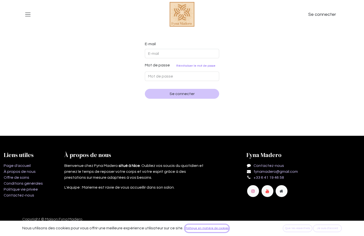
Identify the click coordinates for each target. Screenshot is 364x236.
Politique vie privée (21, 189)
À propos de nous (20, 172)
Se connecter (322, 14)
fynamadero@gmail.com (276, 172)
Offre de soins (16, 177)
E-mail (150, 44)
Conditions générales (23, 183)
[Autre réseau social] (281, 191)
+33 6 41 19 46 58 (269, 177)
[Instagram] (253, 191)
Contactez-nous (19, 195)
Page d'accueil (17, 166)
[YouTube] (267, 191)
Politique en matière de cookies (207, 228)
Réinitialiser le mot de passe (195, 65)
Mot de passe (180, 65)
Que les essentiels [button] (297, 228)
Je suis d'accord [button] (327, 228)
